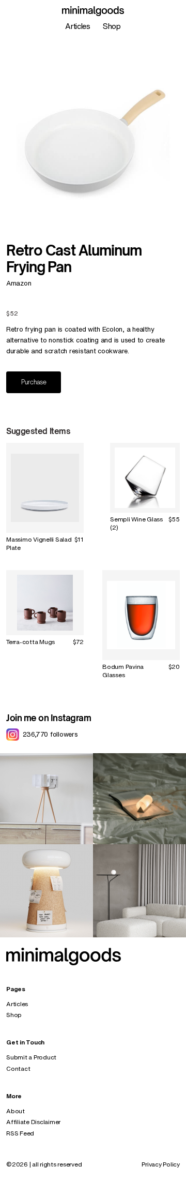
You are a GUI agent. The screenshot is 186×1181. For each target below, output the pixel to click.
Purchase (34, 382)
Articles (77, 26)
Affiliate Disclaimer (33, 1121)
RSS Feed (20, 1133)
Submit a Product (31, 1057)
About (15, 1111)
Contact (18, 1068)
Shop (112, 26)
